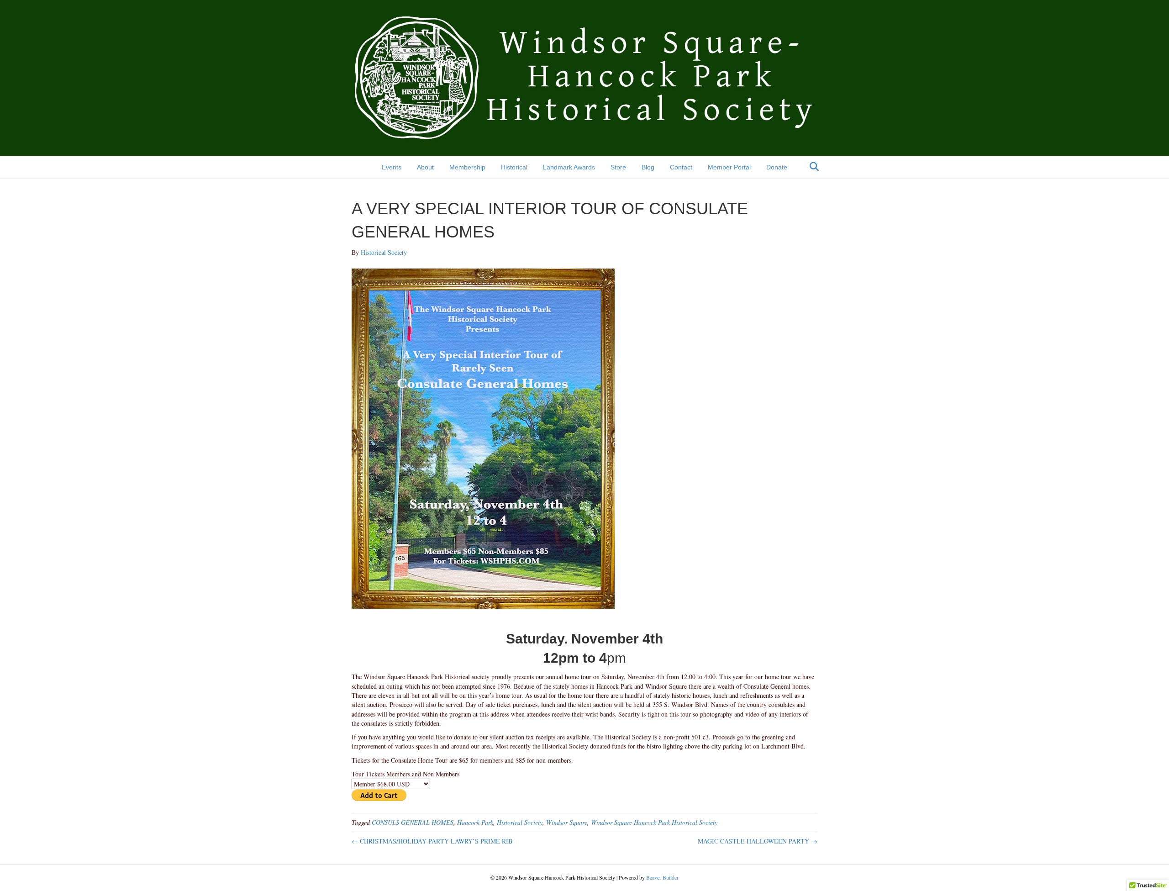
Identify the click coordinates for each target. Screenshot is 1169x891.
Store (618, 167)
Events (391, 167)
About (425, 167)
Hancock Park (475, 822)
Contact (681, 167)
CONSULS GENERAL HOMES (412, 822)
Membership (467, 167)
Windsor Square (566, 822)
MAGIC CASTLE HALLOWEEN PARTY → (757, 841)
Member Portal (729, 167)
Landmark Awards (569, 167)
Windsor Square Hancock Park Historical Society (654, 822)
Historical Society (519, 822)
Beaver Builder (662, 877)
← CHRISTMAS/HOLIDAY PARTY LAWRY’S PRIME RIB (432, 841)
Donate (776, 167)
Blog (648, 167)
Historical (514, 167)
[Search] (811, 166)
